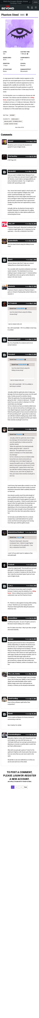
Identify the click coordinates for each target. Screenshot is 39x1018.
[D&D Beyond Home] (8, 7)
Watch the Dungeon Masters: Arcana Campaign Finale (15, 2)
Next (25, 787)
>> (25, 308)
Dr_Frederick (20, 359)
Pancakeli (19, 434)
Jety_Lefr (19, 537)
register (30, 775)
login (16, 775)
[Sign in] (32, 7)
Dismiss (35, 2)
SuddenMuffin (20, 308)
